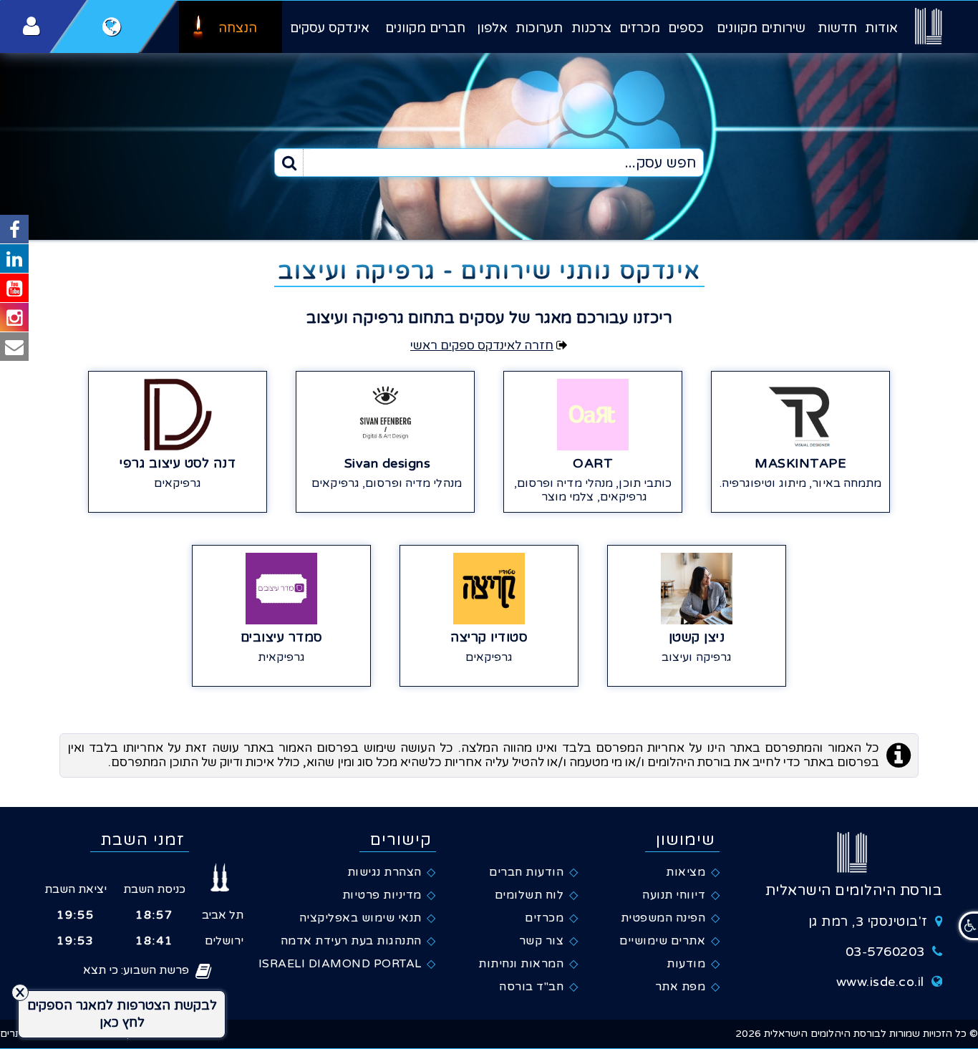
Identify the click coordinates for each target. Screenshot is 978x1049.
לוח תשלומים (529, 895)
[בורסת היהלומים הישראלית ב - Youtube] (14, 288)
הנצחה (237, 28)
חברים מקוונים (425, 28)
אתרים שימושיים (662, 941)
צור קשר (541, 941)
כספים (686, 28)
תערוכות (539, 28)
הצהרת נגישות (384, 872)
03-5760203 (885, 951)
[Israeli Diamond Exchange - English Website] (112, 26)
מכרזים (639, 28)
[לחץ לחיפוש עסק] (289, 162)
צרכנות (591, 28)
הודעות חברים (526, 872)
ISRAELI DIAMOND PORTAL (340, 964)
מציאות (685, 872)
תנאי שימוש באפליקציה (360, 918)
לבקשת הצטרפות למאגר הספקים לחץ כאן (122, 1013)
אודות (881, 28)
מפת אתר (680, 987)
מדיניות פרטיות (382, 895)
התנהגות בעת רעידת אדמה (351, 941)
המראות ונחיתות (520, 964)
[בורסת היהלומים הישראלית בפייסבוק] (14, 229)
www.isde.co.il (880, 982)
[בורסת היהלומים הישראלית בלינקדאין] (14, 258)
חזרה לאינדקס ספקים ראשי (481, 345)
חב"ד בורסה (531, 987)
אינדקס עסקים (329, 28)
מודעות (686, 964)
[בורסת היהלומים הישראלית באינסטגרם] (14, 317)
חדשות (837, 28)
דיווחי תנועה (673, 895)
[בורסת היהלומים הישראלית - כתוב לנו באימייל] (14, 346)
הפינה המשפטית (663, 918)
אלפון (492, 28)
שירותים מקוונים (761, 28)
